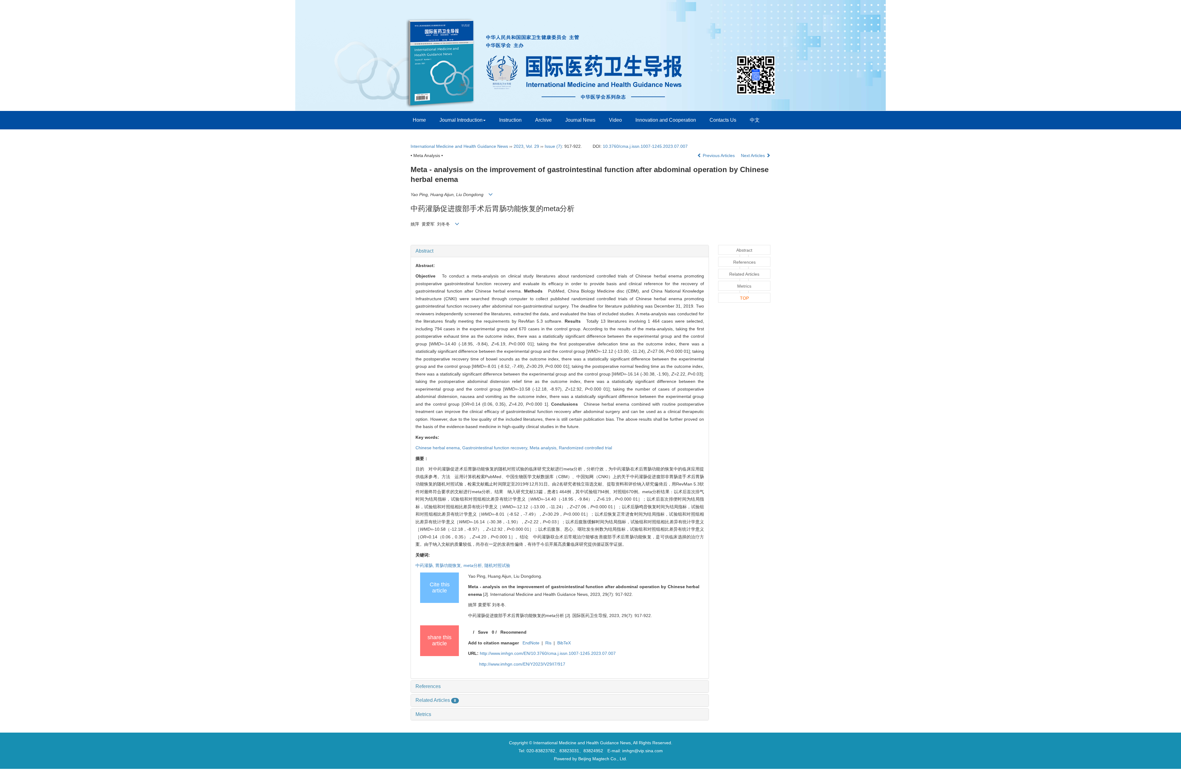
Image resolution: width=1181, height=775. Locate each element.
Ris (548, 642)
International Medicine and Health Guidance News (459, 146)
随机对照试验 (497, 565)
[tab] (560, 251)
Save (483, 632)
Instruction (510, 120)
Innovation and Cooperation (665, 120)
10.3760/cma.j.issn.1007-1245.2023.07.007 (645, 146)
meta (473, 565)
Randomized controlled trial (585, 447)
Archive (543, 120)
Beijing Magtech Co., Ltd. (602, 758)
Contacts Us (723, 120)
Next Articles (753, 155)
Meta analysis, (544, 447)
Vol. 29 (532, 146)
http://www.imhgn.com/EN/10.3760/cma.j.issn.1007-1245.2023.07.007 (548, 653)
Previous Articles (719, 155)
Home (419, 120)
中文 (755, 120)
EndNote (531, 642)
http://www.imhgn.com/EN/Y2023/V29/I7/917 (522, 664)
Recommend (513, 632)
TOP (744, 298)
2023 (518, 146)
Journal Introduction (461, 120)
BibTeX (564, 642)
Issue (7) (553, 146)
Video (615, 120)
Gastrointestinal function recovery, (496, 447)
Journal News (580, 120)
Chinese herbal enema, (439, 447)
